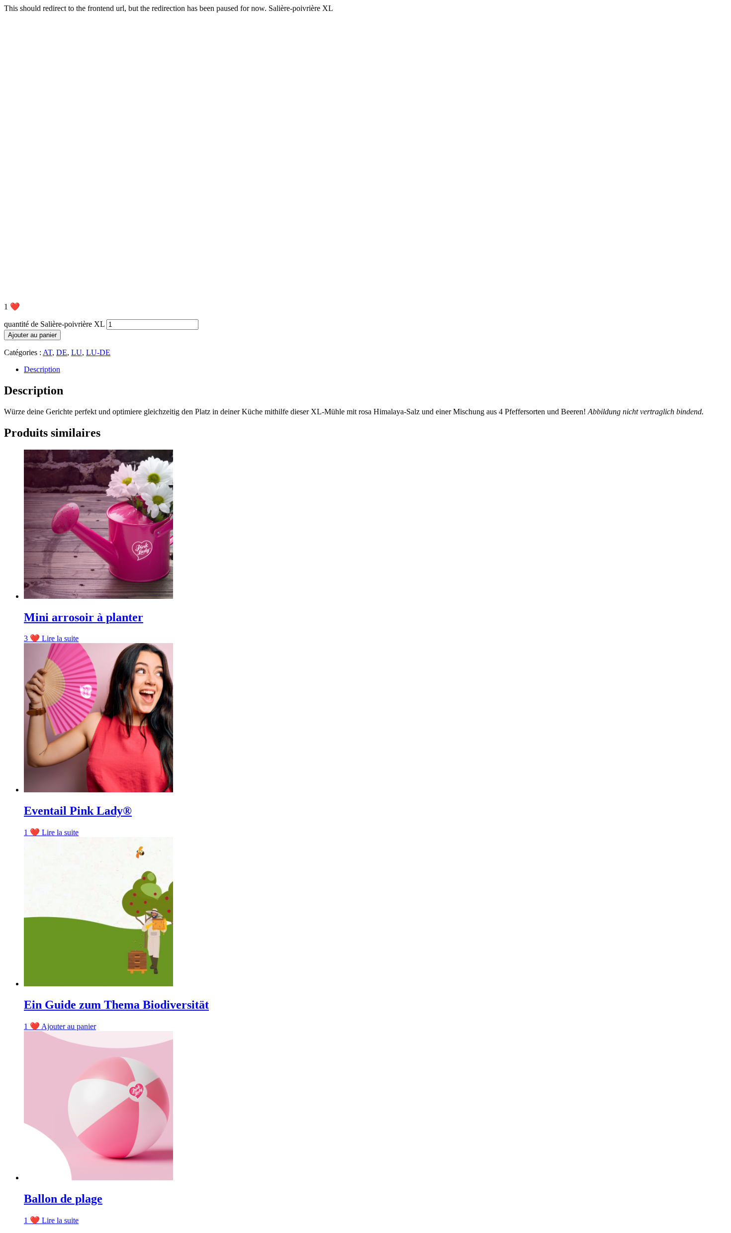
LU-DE (98, 352)
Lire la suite (60, 638)
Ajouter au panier (32, 335)
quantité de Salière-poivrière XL (54, 324)
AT (47, 352)
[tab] (375, 369)
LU (76, 352)
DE (61, 352)
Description (42, 369)
